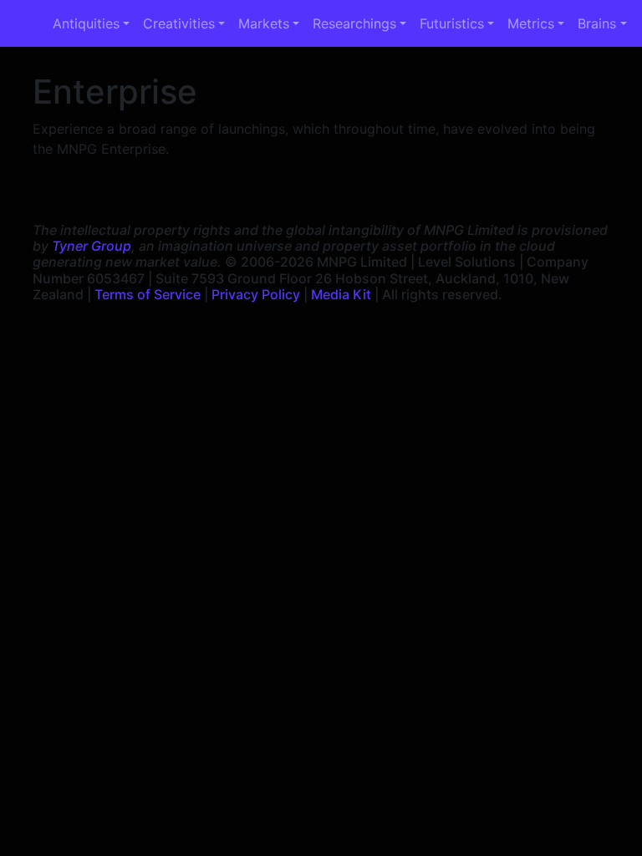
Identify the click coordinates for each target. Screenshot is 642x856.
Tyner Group (91, 245)
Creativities (179, 23)
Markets (263, 23)
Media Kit (341, 294)
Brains (597, 23)
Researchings (354, 23)
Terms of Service (147, 294)
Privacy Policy (255, 294)
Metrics (530, 23)
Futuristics (452, 23)
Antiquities (86, 23)
